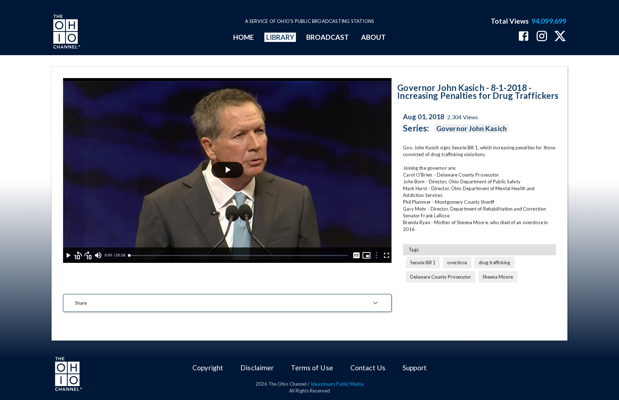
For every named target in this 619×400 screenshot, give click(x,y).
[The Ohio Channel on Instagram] (542, 37)
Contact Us (367, 367)
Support (415, 367)
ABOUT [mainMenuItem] (373, 37)
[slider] (238, 255)
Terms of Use (312, 367)
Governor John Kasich (471, 128)
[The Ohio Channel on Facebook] (523, 37)
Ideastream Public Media (337, 384)
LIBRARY (280, 37)
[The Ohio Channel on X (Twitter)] (560, 37)
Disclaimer (257, 367)
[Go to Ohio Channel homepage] (66, 33)
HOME (243, 37)
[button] (227, 303)
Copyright (207, 367)
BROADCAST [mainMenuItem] (327, 37)
